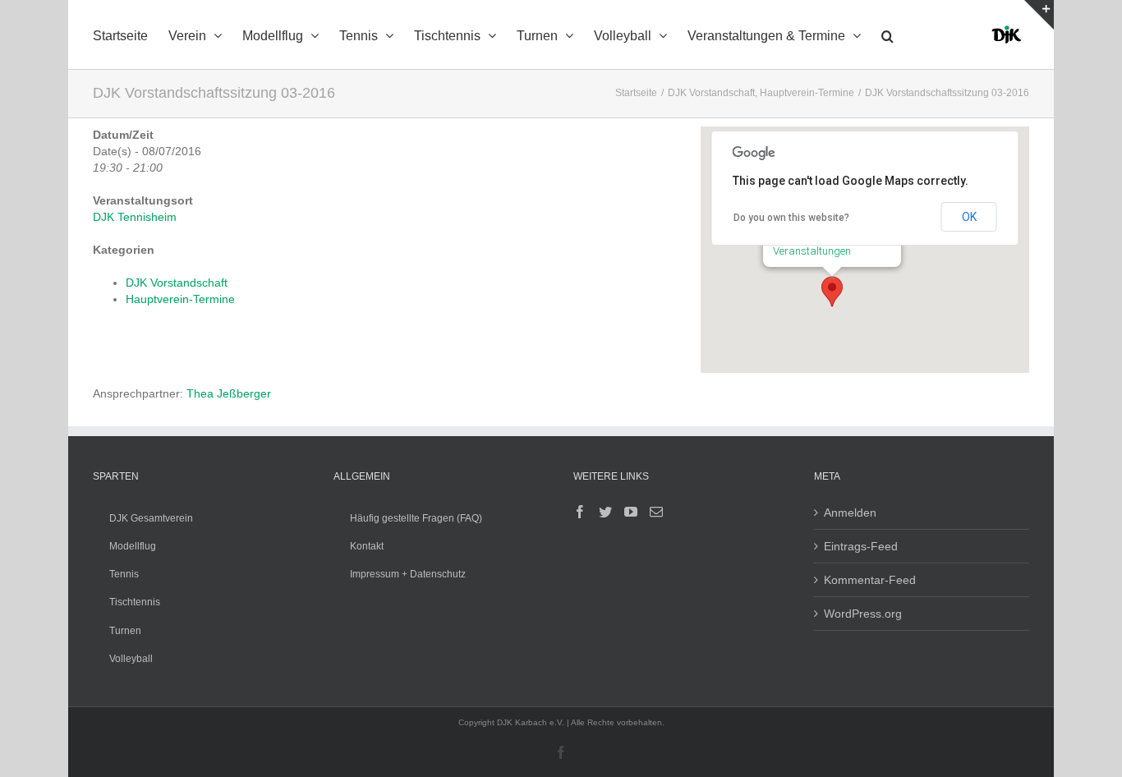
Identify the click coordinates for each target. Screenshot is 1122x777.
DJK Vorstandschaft (177, 282)
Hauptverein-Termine (180, 299)
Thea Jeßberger (228, 393)
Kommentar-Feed (870, 579)
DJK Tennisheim (135, 216)
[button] (887, 34)
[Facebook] (579, 511)
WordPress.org (863, 613)
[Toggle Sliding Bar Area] (1039, 15)
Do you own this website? (791, 217)
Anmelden (850, 512)
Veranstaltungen (812, 251)
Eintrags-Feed (861, 546)
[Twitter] (605, 511)
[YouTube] (630, 511)
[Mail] (656, 511)
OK (969, 216)
